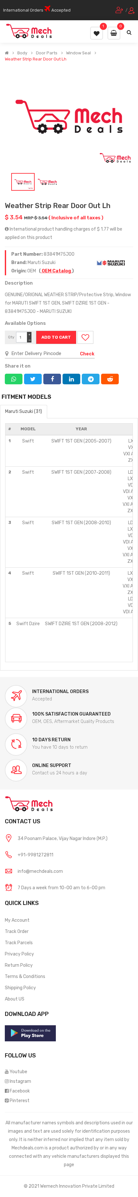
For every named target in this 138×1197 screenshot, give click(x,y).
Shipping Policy (20, 988)
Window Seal (78, 53)
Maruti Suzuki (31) (23, 411)
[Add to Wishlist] (85, 337)
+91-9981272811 (35, 855)
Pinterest (20, 1100)
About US (14, 999)
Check (87, 354)
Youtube (18, 1071)
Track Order (17, 931)
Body (22, 53)
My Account (17, 920)
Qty (11, 337)
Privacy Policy (19, 954)
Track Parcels (19, 943)
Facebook (20, 1091)
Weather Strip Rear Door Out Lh (35, 59)
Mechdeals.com (28, 1148)
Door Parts (46, 53)
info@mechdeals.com (40, 871)
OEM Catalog (56, 271)
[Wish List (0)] (96, 33)
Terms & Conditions (25, 976)
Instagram (20, 1081)
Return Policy (19, 965)
